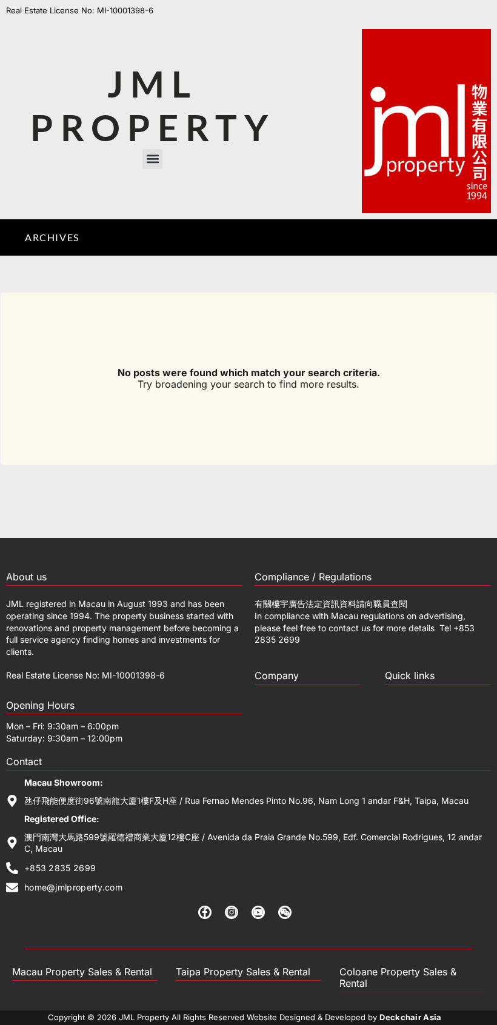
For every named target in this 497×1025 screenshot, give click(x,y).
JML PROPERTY (152, 105)
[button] (152, 159)
